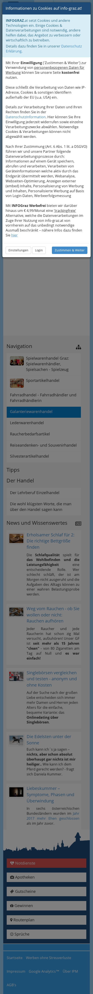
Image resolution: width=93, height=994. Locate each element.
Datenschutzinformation (26, 117)
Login (39, 250)
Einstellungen (18, 250)
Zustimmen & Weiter (70, 250)
